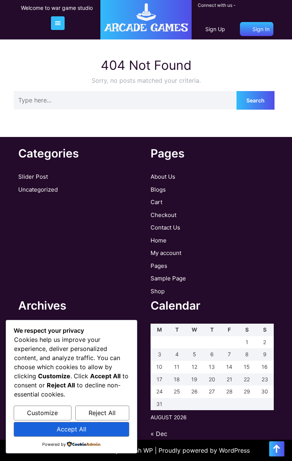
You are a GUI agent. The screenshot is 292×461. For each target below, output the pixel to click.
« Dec (159, 433)
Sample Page (168, 278)
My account (166, 252)
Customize (42, 413)
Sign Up (215, 29)
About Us (163, 176)
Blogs (158, 189)
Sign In (260, 29)
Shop (158, 291)
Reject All (102, 413)
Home (159, 240)
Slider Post (33, 176)
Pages (159, 265)
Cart (156, 202)
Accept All (71, 429)
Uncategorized (38, 189)
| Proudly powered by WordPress (202, 450)
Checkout (163, 215)
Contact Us (165, 227)
